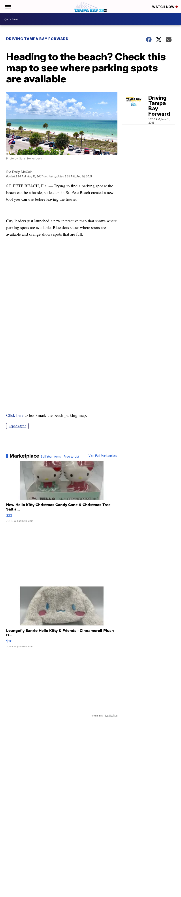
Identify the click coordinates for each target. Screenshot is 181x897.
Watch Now (163, 7)
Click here (14, 415)
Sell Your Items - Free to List (60, 456)
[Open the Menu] (7, 6)
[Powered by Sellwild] (111, 715)
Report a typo (17, 426)
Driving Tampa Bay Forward (37, 39)
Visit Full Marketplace (103, 455)
